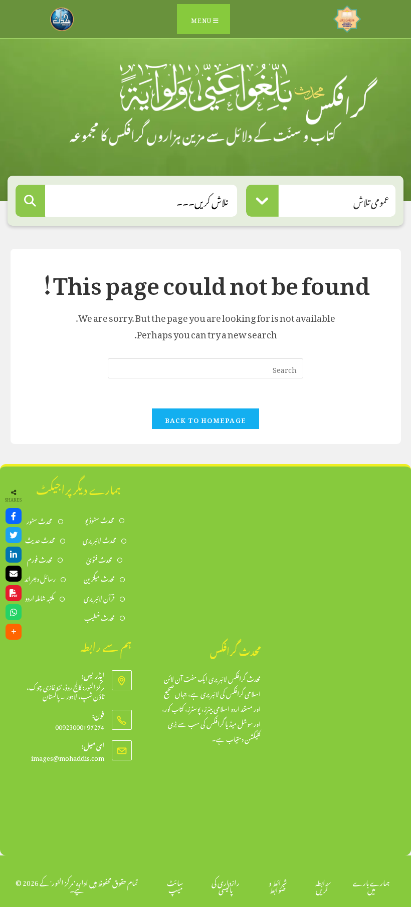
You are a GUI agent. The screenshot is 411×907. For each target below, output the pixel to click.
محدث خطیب (99, 617)
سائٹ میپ (175, 884)
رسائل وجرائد (40, 578)
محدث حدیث (40, 539)
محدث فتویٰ (99, 559)
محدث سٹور (40, 520)
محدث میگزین (99, 578)
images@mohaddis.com (67, 756)
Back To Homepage (206, 418)
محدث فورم (40, 559)
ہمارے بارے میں (371, 884)
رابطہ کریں (321, 884)
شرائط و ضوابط (278, 884)
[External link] (347, 16)
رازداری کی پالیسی (226, 884)
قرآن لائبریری (99, 597)
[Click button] (30, 201)
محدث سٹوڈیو (99, 519)
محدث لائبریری (99, 539)
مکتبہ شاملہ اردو (40, 597)
